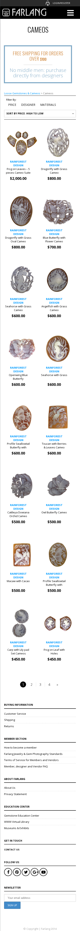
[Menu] (70, 13)
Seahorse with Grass (54, 375)
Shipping (9, 720)
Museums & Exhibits (16, 828)
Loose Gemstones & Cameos (22, 93)
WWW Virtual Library (16, 822)
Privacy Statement (15, 794)
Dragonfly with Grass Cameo (54, 170)
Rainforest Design (18, 163)
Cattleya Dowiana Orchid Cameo (18, 514)
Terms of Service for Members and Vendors (31, 760)
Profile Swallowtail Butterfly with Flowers (54, 584)
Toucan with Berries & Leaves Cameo (54, 445)
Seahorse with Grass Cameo (18, 308)
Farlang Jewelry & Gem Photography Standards (33, 754)
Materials (48, 105)
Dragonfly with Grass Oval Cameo (18, 239)
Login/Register (61, 3)
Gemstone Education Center (21, 815)
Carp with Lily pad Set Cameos (18, 651)
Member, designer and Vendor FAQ (26, 766)
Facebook (8, 872)
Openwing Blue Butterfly (18, 377)
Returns (9, 726)
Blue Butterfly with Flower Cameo (54, 239)
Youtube (43, 872)
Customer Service (15, 714)
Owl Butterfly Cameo (54, 512)
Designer (28, 105)
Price (12, 105)
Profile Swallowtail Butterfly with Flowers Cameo (18, 447)
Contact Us (11, 849)
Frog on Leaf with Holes (54, 651)
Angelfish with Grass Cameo (54, 308)
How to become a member (20, 747)
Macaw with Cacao (18, 581)
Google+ (35, 872)
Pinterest (17, 872)
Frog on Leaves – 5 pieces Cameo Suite (18, 170)
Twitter (26, 872)
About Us (9, 788)
